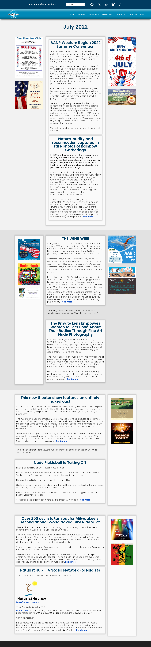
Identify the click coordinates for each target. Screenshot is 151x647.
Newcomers (82, 14)
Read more (87, 216)
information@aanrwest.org (42, 4)
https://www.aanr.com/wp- (28, 602)
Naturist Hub (22, 610)
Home (72, 14)
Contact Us (132, 14)
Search (142, 14)
